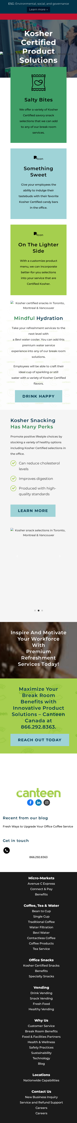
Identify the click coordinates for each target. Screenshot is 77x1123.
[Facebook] (31, 802)
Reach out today (40, 740)
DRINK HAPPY (38, 396)
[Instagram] (46, 802)
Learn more (33, 510)
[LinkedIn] (39, 802)
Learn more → (38, 9)
